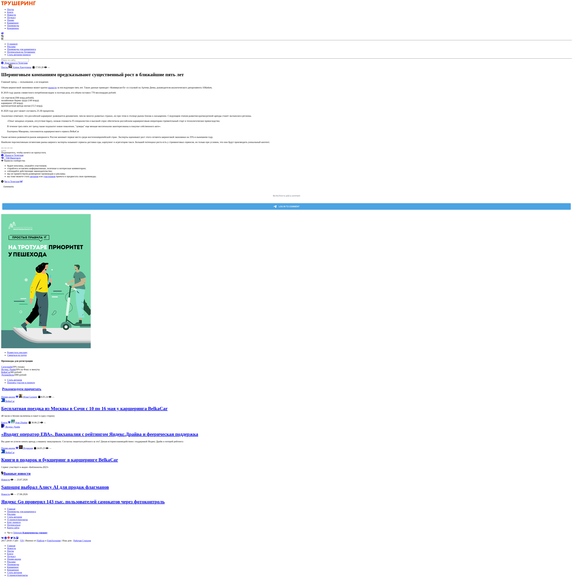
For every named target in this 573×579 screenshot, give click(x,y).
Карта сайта (13, 527)
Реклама (11, 46)
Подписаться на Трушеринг (21, 52)
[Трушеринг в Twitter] (11, 538)
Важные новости (17, 473)
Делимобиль (7, 375)
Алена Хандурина (21, 67)
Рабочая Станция (82, 540)
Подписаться (13, 525)
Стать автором (14, 380)
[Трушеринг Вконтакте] (2, 538)
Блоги (10, 12)
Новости (11, 15)
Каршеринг (13, 23)
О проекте (12, 44)
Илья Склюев (30, 397)
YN (22, 540)
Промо (10, 20)
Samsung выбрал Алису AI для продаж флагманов (55, 487)
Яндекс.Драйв (8, 369)
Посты (10, 9)
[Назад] (2, 150)
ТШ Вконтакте (12, 158)
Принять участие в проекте (21, 382)
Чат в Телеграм (12, 181)
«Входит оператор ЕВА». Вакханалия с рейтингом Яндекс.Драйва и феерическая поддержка (99, 434)
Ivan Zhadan (21, 422)
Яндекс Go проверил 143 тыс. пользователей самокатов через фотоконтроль (83, 501)
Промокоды (13, 25)
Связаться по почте (17, 355)
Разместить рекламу (17, 352)
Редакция (28, 448)
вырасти (52, 87)
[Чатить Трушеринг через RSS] (14, 538)
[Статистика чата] (21, 181)
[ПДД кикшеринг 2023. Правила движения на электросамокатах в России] (286, 281)
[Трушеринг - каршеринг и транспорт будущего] (18, 4)
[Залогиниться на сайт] (2, 33)
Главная (11, 509)
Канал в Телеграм (13, 155)
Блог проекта (14, 522)
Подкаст (11, 17)
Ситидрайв (7, 367)
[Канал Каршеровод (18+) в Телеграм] (5, 538)
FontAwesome (54, 540)
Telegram (30, 532)
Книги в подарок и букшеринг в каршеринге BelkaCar (59, 459)
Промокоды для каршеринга (21, 49)
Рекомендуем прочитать (21, 389)
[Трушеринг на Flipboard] (17, 538)
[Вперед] (5, 150)
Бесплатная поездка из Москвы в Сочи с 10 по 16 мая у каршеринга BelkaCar (84, 408)
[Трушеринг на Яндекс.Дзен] (8, 538)
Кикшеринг (13, 28)
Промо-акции (8, 397)
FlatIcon (40, 540)
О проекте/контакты (17, 519)
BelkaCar (5, 372)
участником (49, 176)
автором (34, 176)
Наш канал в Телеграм (16, 63)
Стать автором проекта (19, 54)
